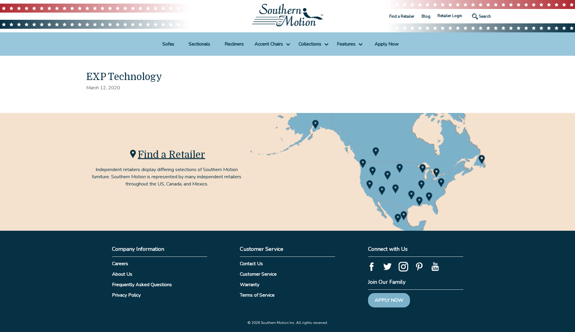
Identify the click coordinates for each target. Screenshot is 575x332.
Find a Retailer (401, 16)
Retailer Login (450, 16)
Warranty (249, 284)
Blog (426, 16)
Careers (120, 263)
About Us (122, 274)
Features (346, 44)
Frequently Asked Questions (142, 284)
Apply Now (387, 44)
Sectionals (199, 44)
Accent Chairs (269, 44)
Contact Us (251, 263)
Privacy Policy (126, 295)
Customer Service (258, 274)
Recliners (234, 44)
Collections (310, 44)
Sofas (168, 44)
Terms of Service (257, 295)
